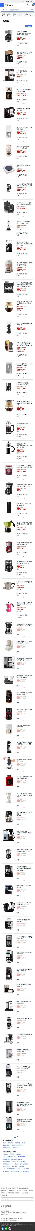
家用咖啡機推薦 (6, 1161)
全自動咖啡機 (6, 1171)
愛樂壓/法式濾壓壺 (7, 1148)
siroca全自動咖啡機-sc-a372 (9, 1156)
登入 (23, 1)
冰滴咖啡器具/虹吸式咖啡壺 (17, 1145)
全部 (3, 9)
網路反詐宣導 (4, 1195)
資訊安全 (3, 1192)
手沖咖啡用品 (6, 1145)
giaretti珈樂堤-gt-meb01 (16, 1159)
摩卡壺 (23, 1143)
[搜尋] (32, 10)
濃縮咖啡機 (10, 1143)
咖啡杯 (4, 1143)
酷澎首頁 (3, 14)
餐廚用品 (14, 14)
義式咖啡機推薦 (21, 1156)
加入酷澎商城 (24, 1192)
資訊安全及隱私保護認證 (13, 1192)
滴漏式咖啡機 (6, 1159)
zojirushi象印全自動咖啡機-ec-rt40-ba (11, 1169)
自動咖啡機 (5, 1154)
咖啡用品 (26, 14)
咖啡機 (31, 14)
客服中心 (32, 1)
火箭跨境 (8, 14)
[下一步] (23, 1136)
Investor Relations (12, 1188)
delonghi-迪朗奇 (7, 1166)
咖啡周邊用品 (16, 1148)
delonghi (23, 1161)
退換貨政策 (3, 1190)
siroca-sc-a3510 (16, 1161)
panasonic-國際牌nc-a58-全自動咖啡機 (20, 1171)
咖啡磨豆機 (17, 1143)
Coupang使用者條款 (23, 1188)
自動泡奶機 (14, 1166)
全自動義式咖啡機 (24, 1164)
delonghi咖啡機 (14, 1164)
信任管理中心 (12, 1190)
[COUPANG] (6, 1206)
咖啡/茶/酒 (20, 14)
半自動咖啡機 (6, 1164)
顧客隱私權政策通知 (22, 1190)
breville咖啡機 (25, 1169)
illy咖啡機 (12, 1154)
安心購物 (31, 1190)
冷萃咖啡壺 (18, 1154)
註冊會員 (27, 1)
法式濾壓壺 (21, 1166)
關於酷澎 (3, 1188)
